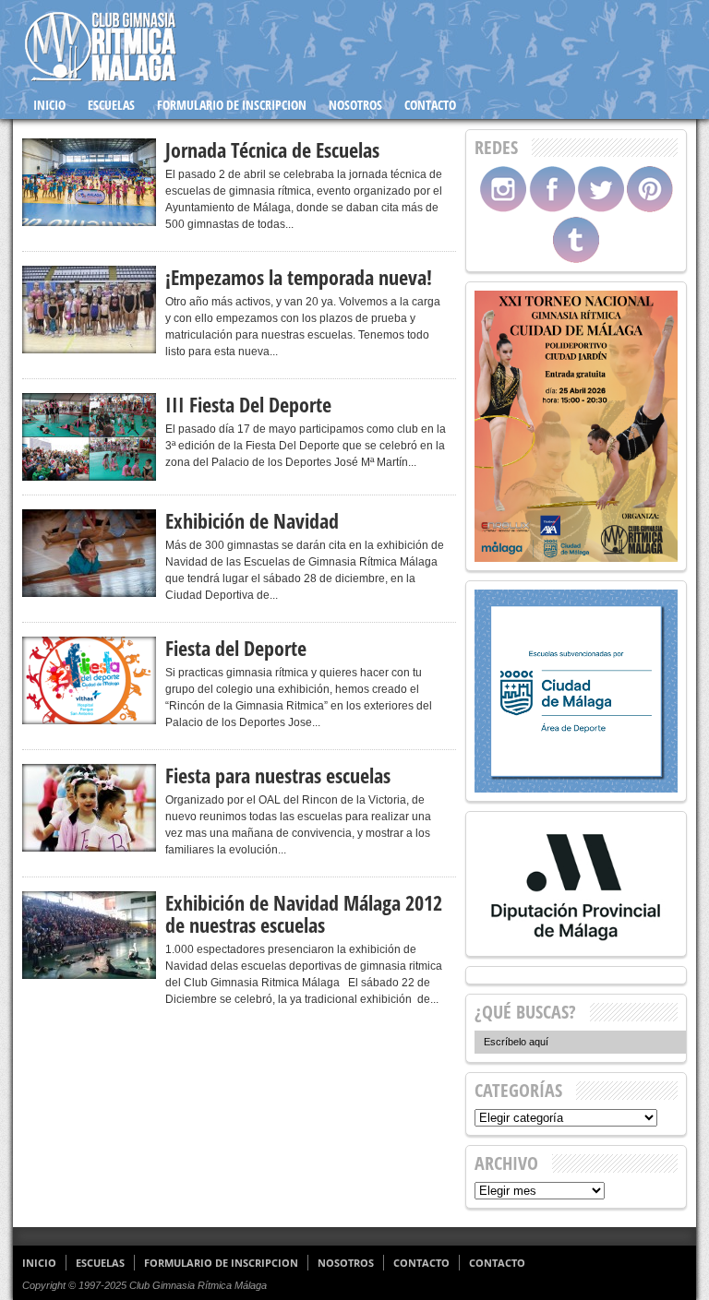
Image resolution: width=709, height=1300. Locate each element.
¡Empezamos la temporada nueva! (298, 277)
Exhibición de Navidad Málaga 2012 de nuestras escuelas (303, 913)
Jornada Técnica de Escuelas (272, 149)
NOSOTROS (355, 104)
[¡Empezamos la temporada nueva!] (89, 309)
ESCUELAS (111, 104)
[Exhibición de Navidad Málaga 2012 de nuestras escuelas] (89, 935)
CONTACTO (430, 104)
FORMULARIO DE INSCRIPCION (231, 104)
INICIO (49, 104)
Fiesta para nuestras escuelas (278, 775)
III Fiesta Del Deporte (248, 404)
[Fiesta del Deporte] (89, 680)
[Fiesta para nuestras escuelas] (89, 808)
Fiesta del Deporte (235, 648)
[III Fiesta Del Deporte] (89, 437)
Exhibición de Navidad (252, 520)
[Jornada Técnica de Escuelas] (89, 182)
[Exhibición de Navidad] (89, 553)
